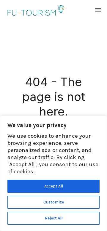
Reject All (53, 218)
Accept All (53, 186)
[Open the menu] (98, 10)
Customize (53, 202)
